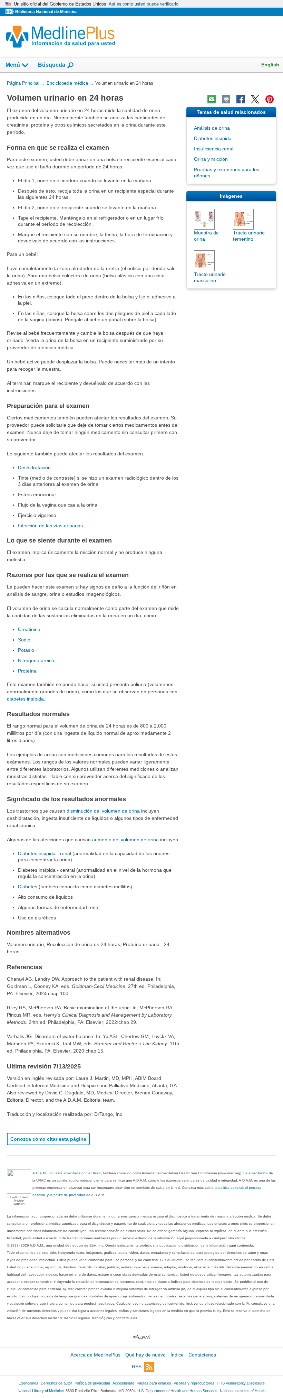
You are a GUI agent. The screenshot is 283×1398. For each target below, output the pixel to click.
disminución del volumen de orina (103, 811)
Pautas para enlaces (154, 1383)
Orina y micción (211, 159)
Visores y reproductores (194, 1383)
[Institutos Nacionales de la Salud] (10, 12)
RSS (137, 1367)
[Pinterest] (269, 99)
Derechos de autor (56, 1383)
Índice (177, 1355)
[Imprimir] (226, 99)
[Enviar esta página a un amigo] (211, 99)
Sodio (24, 639)
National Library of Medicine (41, 1391)
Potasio (26, 650)
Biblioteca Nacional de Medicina (46, 11)
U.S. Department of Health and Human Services (177, 1391)
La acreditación (255, 1173)
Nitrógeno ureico (36, 660)
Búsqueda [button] (51, 65)
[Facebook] (240, 99)
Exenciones (28, 1383)
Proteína (27, 671)
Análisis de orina (212, 128)
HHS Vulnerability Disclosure (241, 1383)
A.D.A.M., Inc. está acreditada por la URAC (66, 1173)
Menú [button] (13, 65)
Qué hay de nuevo (145, 1355)
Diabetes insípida (213, 138)
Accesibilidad (123, 1383)
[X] (255, 99)
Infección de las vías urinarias (50, 525)
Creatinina (29, 629)
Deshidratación (34, 467)
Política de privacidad (92, 1383)
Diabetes (27, 886)
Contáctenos (202, 1355)
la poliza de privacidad (67, 1195)
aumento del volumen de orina (125, 839)
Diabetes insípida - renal (44, 853)
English (270, 64)
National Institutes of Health (242, 1391)
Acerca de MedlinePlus (95, 1355)
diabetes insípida (25, 699)
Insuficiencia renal (213, 148)
